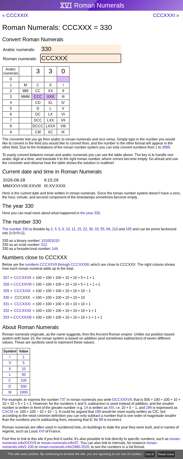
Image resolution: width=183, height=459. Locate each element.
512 (44, 245)
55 (102, 229)
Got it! (150, 454)
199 (149, 408)
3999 (166, 147)
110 (115, 229)
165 (129, 229)
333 (6, 317)
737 (63, 399)
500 (24, 386)
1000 (24, 392)
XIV (111, 408)
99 (101, 420)
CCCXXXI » (166, 15)
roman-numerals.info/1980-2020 (64, 447)
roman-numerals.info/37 (60, 443)
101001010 (50, 241)
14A (55, 249)
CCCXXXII (22, 311)
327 (6, 278)
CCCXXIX (22, 291)
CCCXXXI (22, 304)
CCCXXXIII (22, 317)
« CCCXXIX (15, 15)
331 (6, 304)
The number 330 (15, 229)
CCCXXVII (22, 278)
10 (68, 229)
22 (85, 229)
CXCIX (7, 412)
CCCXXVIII (22, 284)
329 (6, 291)
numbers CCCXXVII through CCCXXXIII (57, 264)
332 (6, 311)
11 (73, 229)
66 (108, 229)
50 (24, 375)
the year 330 (90, 213)
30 (91, 229)
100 (24, 380)
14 (86, 408)
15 (79, 229)
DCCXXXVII (122, 399)
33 (97, 229)
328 (6, 284)
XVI (41, 431)
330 (6, 297)
